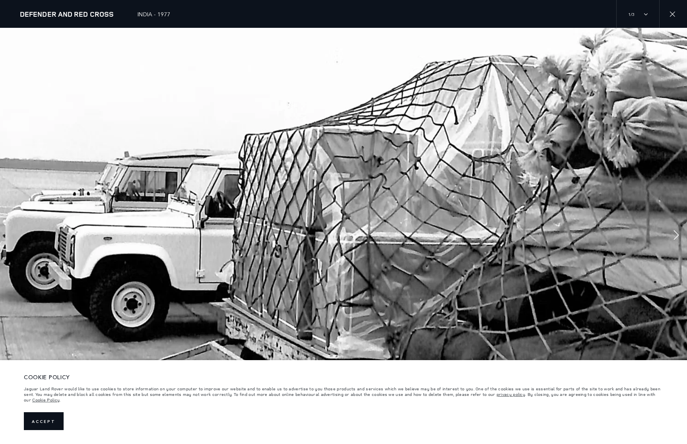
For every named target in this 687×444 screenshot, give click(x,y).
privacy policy (511, 394)
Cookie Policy (46, 400)
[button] (676, 236)
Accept (44, 421)
